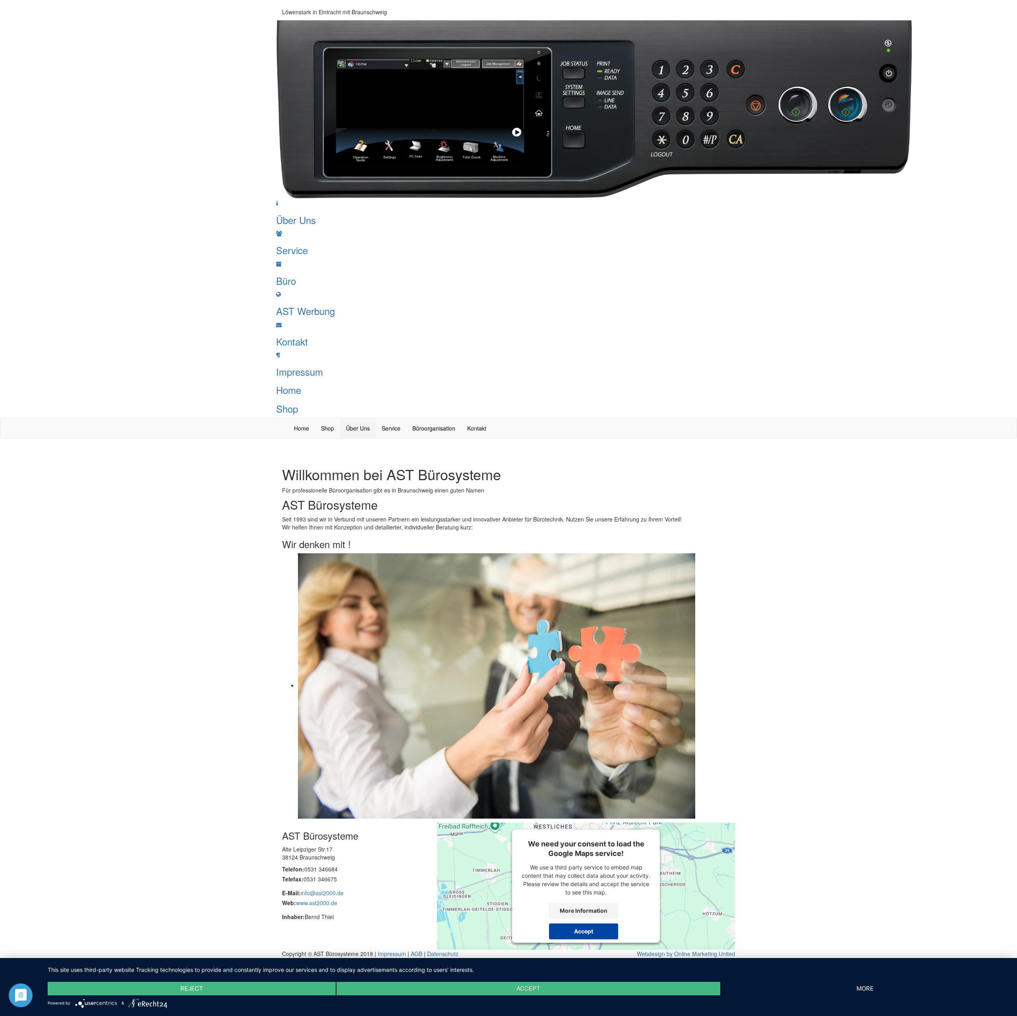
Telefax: (293, 879)
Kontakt (476, 428)
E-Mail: (291, 893)
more (865, 988)
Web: (289, 903)
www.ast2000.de (316, 903)
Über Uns (358, 428)
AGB (416, 954)
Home (301, 428)
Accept (583, 931)
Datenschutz (442, 954)
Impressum (392, 954)
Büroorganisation (433, 428)
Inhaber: (293, 917)
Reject (191, 988)
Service (391, 428)
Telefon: (293, 869)
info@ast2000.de (322, 893)
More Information (583, 910)
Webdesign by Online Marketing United (686, 954)
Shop (327, 428)
